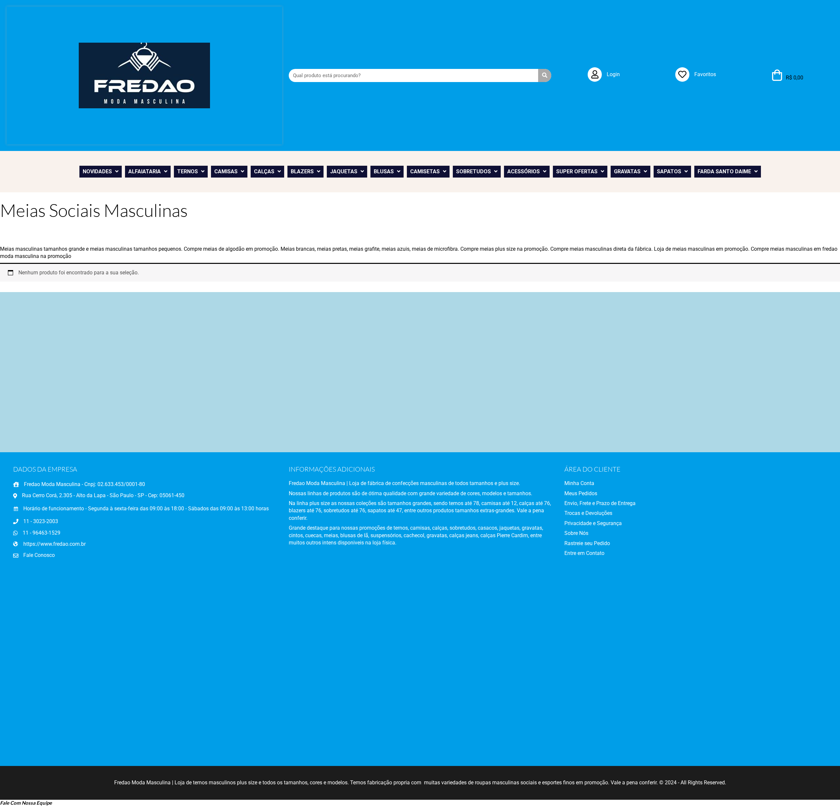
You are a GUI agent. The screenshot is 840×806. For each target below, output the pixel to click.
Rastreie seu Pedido (587, 543)
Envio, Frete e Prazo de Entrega (600, 503)
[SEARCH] (544, 75)
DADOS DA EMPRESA (45, 469)
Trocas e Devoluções (588, 513)
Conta (586, 483)
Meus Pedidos (580, 493)
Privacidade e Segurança (593, 523)
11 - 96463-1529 (41, 533)
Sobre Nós (576, 533)
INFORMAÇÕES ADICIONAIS (332, 469)
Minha (571, 483)
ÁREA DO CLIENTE (592, 469)
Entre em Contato (584, 553)
